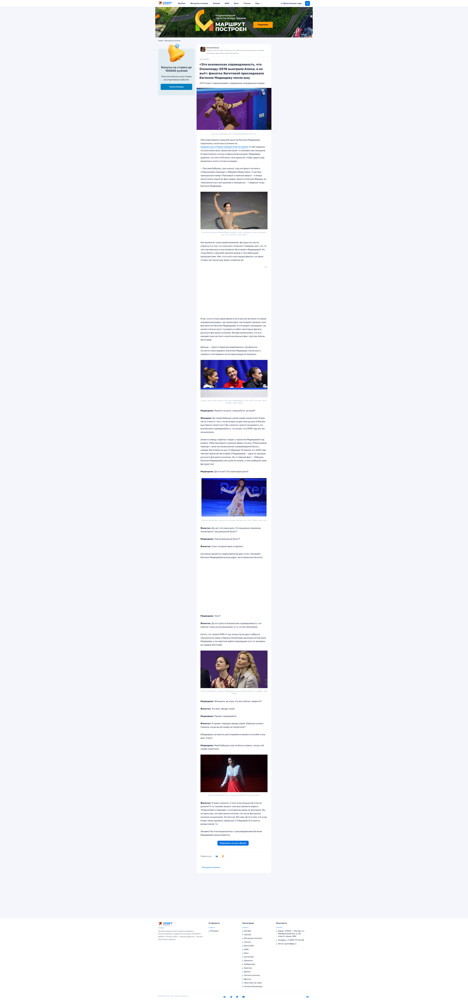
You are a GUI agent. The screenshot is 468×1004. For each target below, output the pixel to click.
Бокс (236, 3)
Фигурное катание (199, 3)
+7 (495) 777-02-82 (295, 940)
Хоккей (216, 3)
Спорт (160, 41)
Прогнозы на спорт (253, 983)
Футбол (181, 3)
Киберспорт (249, 964)
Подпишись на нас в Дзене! (233, 843)
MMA (227, 3)
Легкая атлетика (252, 975)
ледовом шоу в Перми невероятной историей (224, 147)
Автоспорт (249, 957)
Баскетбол (249, 945)
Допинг (247, 971)
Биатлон (248, 968)
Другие (247, 979)
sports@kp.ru (290, 944)
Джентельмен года (292, 3)
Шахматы (248, 960)
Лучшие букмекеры (253, 986)
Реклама (214, 931)
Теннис (247, 3)
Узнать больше (176, 87)
